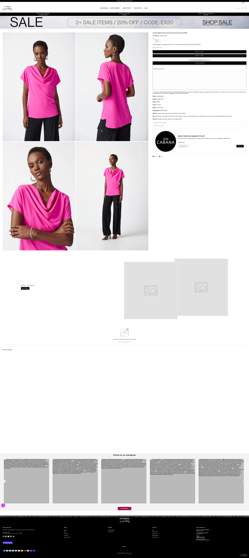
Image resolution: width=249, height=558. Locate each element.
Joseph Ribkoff (115, 8)
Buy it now (199, 55)
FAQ (153, 530)
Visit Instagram (124, 508)
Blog (65, 531)
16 (164, 41)
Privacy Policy (155, 537)
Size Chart (66, 535)
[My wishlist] (242, 8)
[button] (199, 60)
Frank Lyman (127, 8)
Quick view (32, 441)
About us (66, 530)
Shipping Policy (155, 535)
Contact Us (66, 533)
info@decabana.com (200, 536)
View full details (182, 146)
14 (160, 41)
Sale (146, 8)
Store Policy (154, 533)
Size (154, 38)
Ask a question (159, 125)
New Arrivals (104, 8)
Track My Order (67, 537)
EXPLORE (25, 288)
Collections (138, 8)
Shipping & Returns (160, 122)
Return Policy (155, 531)
